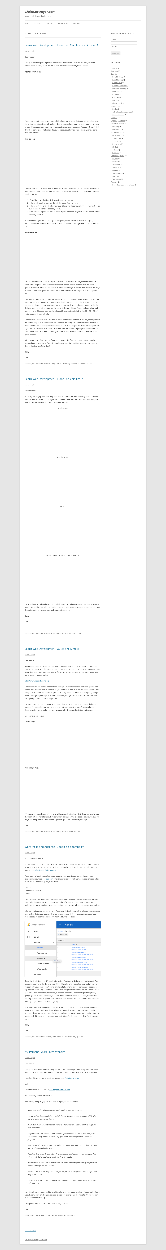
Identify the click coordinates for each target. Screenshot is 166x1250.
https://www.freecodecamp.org (37, 681)
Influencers (62, 23)
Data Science (117, 83)
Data (112, 74)
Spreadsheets (117, 173)
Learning (114, 106)
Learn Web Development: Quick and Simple (52, 648)
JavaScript (46, 363)
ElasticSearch (117, 103)
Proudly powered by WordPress (36, 1240)
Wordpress (69, 1036)
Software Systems (50, 1036)
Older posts (30, 1230)
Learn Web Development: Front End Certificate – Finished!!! (62, 45)
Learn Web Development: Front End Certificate (54, 379)
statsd (114, 176)
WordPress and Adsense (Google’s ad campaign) (55, 846)
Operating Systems (118, 121)
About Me (76, 23)
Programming (65, 363)
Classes (50, 23)
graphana (116, 164)
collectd (115, 161)
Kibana (115, 170)
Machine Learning (119, 88)
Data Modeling (117, 77)
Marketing (114, 118)
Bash (116, 150)
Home (27, 23)
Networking (116, 144)
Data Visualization (119, 86)
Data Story (115, 94)
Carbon (115, 100)
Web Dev (73, 363)
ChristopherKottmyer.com (45, 870)
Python (116, 141)
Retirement (116, 129)
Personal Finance (117, 123)
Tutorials (114, 182)
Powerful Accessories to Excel (123, 185)
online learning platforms (121, 112)
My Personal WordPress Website (45, 1052)
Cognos (115, 159)
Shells (114, 147)
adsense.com (48, 879)
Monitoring (116, 91)
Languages (55, 363)
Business (114, 71)
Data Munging (117, 80)
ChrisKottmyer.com (40, 11)
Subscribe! (38, 23)
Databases (115, 97)
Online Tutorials (118, 115)
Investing (115, 126)
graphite (115, 167)
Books (114, 109)
